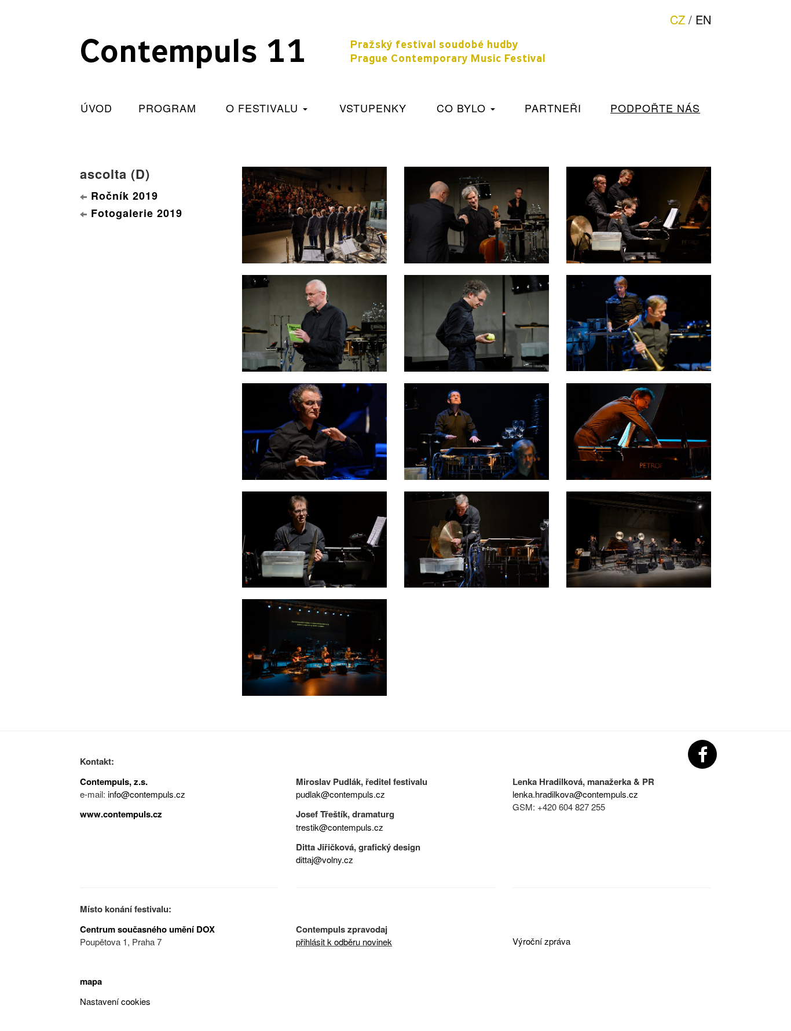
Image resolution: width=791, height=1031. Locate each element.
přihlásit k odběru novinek (344, 941)
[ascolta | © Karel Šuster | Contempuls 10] (314, 213)
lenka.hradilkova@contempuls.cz (575, 794)
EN (703, 19)
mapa (91, 981)
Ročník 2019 (124, 195)
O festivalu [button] (264, 107)
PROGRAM (167, 107)
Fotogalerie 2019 (136, 213)
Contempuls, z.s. (114, 781)
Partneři (553, 107)
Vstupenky (373, 107)
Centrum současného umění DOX (147, 929)
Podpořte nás (655, 107)
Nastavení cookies (115, 1001)
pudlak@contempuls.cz (340, 794)
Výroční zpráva (541, 941)
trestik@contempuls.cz (339, 827)
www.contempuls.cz (121, 814)
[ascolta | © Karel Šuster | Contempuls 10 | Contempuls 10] (314, 537)
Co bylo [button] (463, 107)
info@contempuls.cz (146, 794)
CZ (677, 19)
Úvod (96, 107)
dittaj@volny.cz (324, 859)
